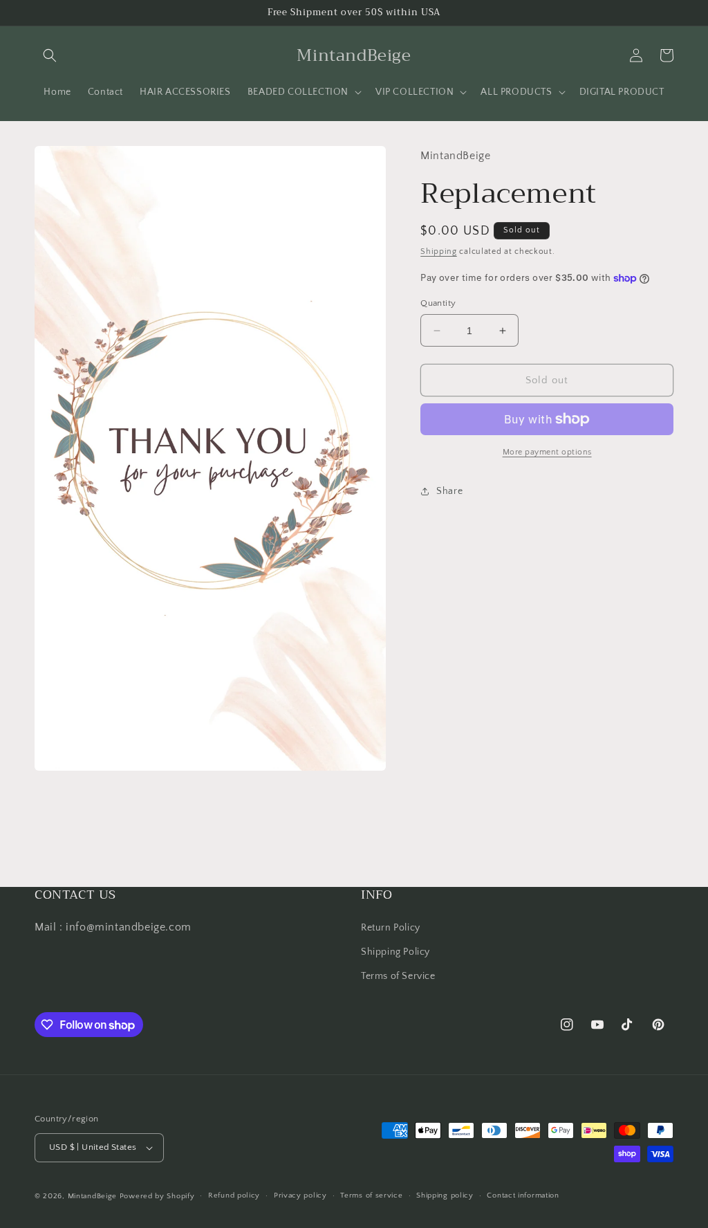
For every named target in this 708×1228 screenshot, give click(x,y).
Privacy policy (300, 1195)
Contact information (523, 1195)
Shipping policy (445, 1195)
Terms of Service (398, 976)
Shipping (438, 251)
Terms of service (371, 1195)
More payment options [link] (547, 452)
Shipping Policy (395, 951)
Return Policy (390, 927)
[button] (50, 55)
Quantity (438, 303)
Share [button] (449, 491)
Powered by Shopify (157, 1196)
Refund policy (234, 1195)
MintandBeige (92, 1196)
